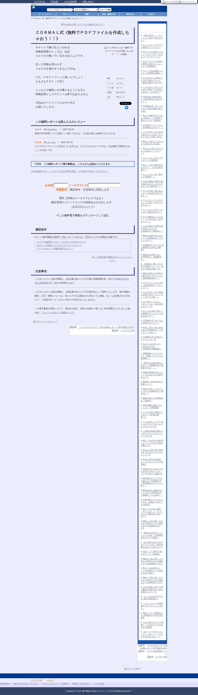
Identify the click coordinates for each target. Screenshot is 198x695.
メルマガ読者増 (70, 1)
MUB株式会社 (5, 683)
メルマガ (119, 83)
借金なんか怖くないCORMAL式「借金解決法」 (151, 257)
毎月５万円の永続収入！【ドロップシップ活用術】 (152, 462)
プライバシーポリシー (50, 683)
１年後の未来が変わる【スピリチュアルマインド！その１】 (152, 433)
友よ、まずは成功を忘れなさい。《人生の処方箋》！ (152, 167)
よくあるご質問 (98, 683)
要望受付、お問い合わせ (80, 683)
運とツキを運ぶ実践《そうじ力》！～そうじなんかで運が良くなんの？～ (152, 513)
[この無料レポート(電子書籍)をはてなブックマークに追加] (126, 107)
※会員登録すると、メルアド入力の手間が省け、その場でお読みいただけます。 (70, 171)
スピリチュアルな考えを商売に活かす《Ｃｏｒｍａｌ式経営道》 (152, 63)
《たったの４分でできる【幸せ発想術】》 (152, 597)
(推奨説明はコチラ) (82, 206)
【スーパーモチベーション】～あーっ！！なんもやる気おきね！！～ (152, 634)
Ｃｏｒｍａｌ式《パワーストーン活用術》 (152, 159)
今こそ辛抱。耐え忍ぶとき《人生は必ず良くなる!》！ (152, 193)
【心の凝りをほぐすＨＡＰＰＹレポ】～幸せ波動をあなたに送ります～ (152, 544)
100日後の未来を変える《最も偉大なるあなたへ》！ (152, 99)
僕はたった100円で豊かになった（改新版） (151, 552)
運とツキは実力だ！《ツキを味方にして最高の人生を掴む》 (152, 570)
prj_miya (51, 142)
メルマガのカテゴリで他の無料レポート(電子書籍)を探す (107, 327)
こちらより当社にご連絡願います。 (58, 312)
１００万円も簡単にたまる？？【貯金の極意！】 (152, 414)
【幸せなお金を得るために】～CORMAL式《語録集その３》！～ (152, 365)
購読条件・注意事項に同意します (89, 189)
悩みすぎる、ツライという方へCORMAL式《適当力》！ (152, 391)
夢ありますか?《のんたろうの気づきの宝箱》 (152, 142)
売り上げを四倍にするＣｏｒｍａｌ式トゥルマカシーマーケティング (152, 54)
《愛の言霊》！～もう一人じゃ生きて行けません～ (152, 37)
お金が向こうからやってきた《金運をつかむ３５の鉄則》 (152, 502)
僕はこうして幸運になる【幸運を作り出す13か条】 (152, 615)
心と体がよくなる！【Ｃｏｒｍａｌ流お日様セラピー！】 (152, 304)
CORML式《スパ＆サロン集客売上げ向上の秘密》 (152, 247)
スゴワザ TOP (128, 330)
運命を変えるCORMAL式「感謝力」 (152, 399)
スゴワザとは (39, 1)
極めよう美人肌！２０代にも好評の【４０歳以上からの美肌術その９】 (152, 561)
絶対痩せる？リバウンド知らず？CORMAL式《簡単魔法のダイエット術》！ (152, 482)
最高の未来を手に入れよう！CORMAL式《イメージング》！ (152, 238)
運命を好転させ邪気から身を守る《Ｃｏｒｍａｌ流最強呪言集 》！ (152, 275)
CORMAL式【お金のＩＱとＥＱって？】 (152, 338)
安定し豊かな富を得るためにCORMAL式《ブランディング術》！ (152, 330)
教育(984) (130, 14)
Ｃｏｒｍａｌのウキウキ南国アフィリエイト (152, 46)
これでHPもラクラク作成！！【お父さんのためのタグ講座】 (152, 624)
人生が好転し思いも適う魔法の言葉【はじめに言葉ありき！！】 (152, 589)
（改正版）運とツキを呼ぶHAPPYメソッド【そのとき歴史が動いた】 (152, 266)
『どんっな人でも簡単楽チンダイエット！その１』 (152, 605)
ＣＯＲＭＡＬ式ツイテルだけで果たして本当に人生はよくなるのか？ (152, 89)
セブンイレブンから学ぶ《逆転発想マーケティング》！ (152, 285)
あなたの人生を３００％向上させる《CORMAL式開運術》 (151, 346)
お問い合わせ (87, 1)
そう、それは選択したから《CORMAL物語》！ (152, 72)
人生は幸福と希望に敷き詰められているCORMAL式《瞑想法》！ (152, 228)
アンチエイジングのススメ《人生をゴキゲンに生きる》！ (152, 202)
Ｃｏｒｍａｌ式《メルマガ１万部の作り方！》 (152, 211)
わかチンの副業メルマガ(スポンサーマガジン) (59, 245)
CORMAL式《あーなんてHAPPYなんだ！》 (152, 321)
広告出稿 (54, 1)
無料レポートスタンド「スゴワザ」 (26, 683)
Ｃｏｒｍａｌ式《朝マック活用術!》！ (152, 175)
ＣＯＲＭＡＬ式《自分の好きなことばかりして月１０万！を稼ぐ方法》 (152, 134)
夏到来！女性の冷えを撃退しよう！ (152, 383)
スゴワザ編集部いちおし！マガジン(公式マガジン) (61, 242)
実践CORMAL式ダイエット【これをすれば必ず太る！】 (152, 374)
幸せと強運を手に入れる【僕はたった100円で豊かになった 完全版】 (152, 118)
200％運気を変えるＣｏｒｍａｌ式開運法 (151, 406)
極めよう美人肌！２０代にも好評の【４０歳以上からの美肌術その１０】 (152, 524)
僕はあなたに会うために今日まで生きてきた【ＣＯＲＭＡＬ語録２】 (152, 471)
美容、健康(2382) (109, 14)
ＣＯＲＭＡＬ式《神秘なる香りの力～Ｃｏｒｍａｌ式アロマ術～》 (152, 294)
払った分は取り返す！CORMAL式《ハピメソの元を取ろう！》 (152, 313)
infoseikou (52, 129)
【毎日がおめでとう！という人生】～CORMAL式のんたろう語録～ (152, 535)
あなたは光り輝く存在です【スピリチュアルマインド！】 (152, 452)
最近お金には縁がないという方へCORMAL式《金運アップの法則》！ (152, 492)
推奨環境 (65, 683)
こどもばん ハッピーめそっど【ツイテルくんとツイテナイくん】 (152, 424)
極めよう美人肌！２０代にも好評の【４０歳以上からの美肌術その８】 (152, 580)
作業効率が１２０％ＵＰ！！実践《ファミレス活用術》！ (152, 355)
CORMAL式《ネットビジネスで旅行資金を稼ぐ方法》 (152, 108)
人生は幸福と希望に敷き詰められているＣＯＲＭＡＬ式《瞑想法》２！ (152, 183)
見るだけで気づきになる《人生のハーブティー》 (152, 150)
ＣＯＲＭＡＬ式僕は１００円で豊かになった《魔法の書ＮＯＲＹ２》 (152, 80)
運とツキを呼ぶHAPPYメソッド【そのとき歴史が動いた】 (152, 443)
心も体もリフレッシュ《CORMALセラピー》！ (152, 126)
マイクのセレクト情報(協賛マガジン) (55, 248)
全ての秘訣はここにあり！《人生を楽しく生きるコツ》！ (152, 219)
